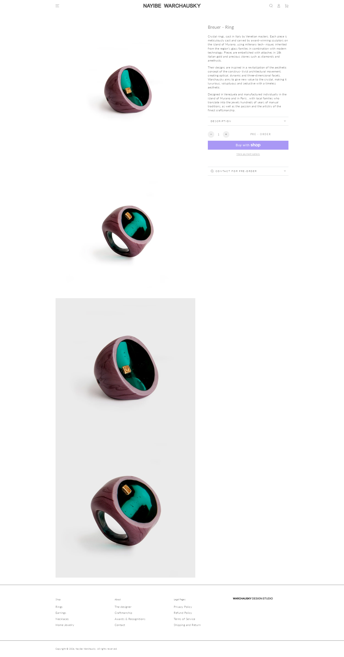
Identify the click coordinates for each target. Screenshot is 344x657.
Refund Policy (183, 612)
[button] (271, 6)
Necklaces (62, 619)
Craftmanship (123, 612)
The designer (123, 606)
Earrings (61, 612)
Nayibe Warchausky (86, 648)
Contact (120, 625)
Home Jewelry (65, 625)
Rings (59, 606)
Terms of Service (184, 619)
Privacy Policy (183, 606)
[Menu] (57, 6)
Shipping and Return (187, 625)
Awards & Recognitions (130, 619)
